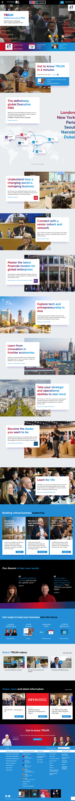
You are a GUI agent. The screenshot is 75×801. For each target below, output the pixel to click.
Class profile (52, 756)
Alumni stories (9, 767)
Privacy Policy (18, 799)
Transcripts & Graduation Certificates (64, 768)
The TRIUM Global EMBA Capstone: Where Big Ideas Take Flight (61, 706)
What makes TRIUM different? (12, 758)
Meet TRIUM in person (60, 46)
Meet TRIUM (39, 759)
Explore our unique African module (16, 363)
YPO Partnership (9, 765)
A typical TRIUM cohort (10, 631)
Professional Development (28, 786)
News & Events (52, 754)
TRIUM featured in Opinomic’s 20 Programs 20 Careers (37, 706)
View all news (68, 689)
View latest (37, 739)
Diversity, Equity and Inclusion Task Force (53, 770)
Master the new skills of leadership (61, 536)
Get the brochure (28, 631)
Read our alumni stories (43, 238)
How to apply (40, 762)
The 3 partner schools (54, 758)
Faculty (50, 763)
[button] (1, 663)
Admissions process (41, 754)
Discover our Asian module (43, 322)
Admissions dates (46, 631)
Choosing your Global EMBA (12, 756)
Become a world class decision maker (37, 536)
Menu (2, 3)
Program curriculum (13, 197)
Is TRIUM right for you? (64, 631)
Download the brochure (53, 83)
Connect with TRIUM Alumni (65, 754)
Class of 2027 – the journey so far (13, 706)
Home (7, 748)
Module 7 (64, 764)
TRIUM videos (9, 770)
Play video (54, 74)
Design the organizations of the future (13, 536)
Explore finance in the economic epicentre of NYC (20, 280)
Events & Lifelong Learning (65, 758)
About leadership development (15, 443)
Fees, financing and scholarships (41, 757)
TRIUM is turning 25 (14, 47)
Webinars (51, 767)
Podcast (51, 765)
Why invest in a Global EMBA (12, 754)
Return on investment (10, 763)
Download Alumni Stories (53, 774)
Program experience (13, 120)
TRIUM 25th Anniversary (64, 761)
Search (70, 748)
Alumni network (52, 760)
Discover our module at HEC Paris (45, 406)
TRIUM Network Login (51, 748)
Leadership (25, 783)
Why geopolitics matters (11, 760)
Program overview (26, 754)
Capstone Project (26, 781)
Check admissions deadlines (37, 46)
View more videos (67, 653)
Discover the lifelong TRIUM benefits (46, 492)
